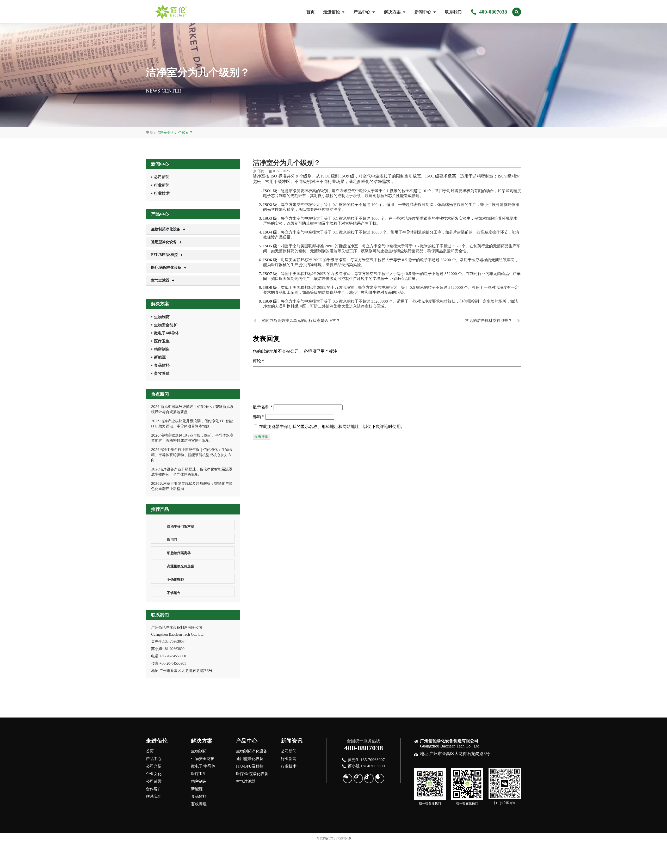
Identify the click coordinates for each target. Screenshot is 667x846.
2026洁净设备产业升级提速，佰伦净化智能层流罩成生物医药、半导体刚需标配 (191, 472)
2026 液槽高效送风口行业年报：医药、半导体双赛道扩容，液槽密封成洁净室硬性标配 (192, 438)
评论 (258, 361)
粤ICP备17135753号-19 (333, 838)
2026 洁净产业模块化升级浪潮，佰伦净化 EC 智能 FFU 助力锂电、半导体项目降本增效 (192, 423)
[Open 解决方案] (404, 12)
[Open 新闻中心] (435, 12)
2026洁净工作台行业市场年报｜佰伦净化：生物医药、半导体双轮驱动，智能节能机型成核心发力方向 (191, 454)
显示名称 (263, 407)
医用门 (172, 539)
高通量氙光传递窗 (180, 566)
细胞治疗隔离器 (179, 552)
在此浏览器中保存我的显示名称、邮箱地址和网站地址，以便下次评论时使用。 (332, 426)
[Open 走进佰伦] (343, 12)
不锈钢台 (174, 592)
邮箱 (258, 416)
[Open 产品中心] (374, 12)
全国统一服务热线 (363, 741)
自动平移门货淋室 (180, 526)
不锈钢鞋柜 (175, 579)
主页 (149, 132)
